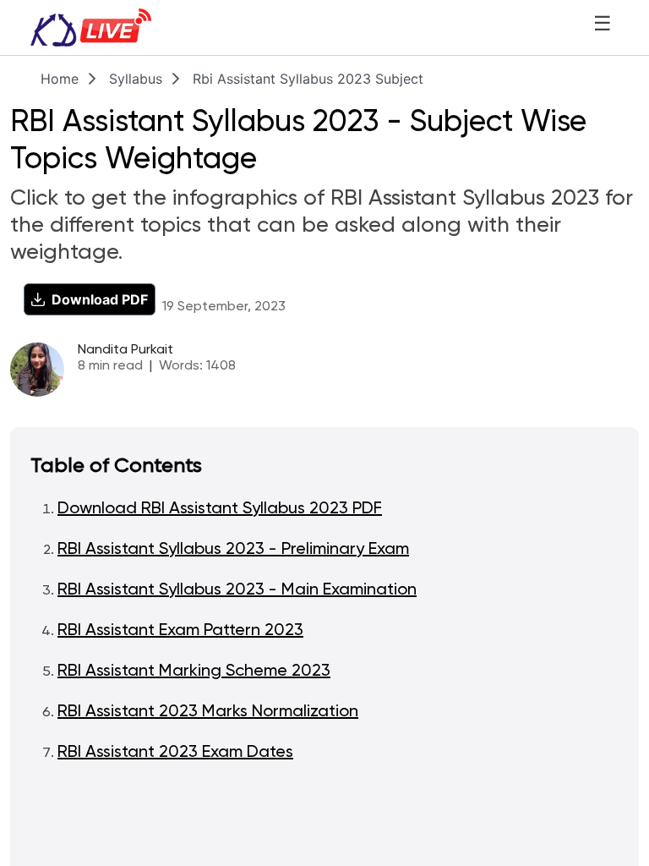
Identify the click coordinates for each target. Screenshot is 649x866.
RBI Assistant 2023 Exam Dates (175, 752)
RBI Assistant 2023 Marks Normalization (207, 712)
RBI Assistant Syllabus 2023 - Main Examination (237, 590)
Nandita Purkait (125, 350)
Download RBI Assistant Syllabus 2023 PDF (219, 509)
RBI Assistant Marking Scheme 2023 (193, 671)
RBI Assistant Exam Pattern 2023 (180, 630)
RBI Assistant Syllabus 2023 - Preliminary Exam (233, 549)
